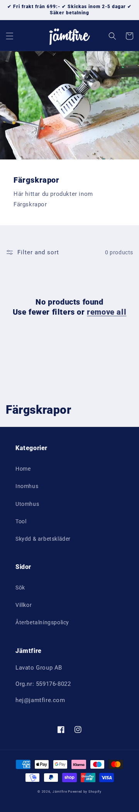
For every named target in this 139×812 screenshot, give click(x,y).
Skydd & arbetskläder (43, 539)
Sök (20, 587)
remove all (106, 312)
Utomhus (27, 504)
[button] (9, 36)
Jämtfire (60, 791)
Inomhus (26, 486)
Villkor (23, 605)
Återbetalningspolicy (42, 622)
